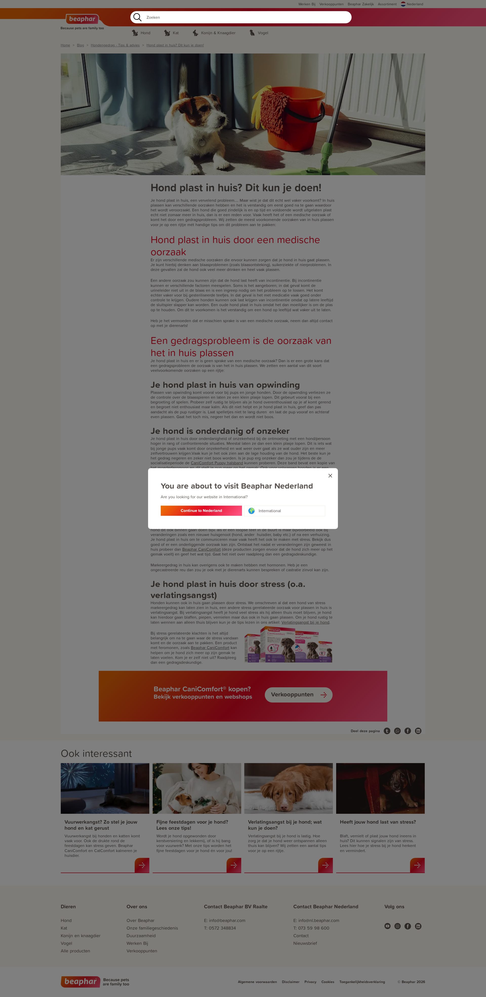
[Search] (136, 17)
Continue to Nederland (201, 510)
